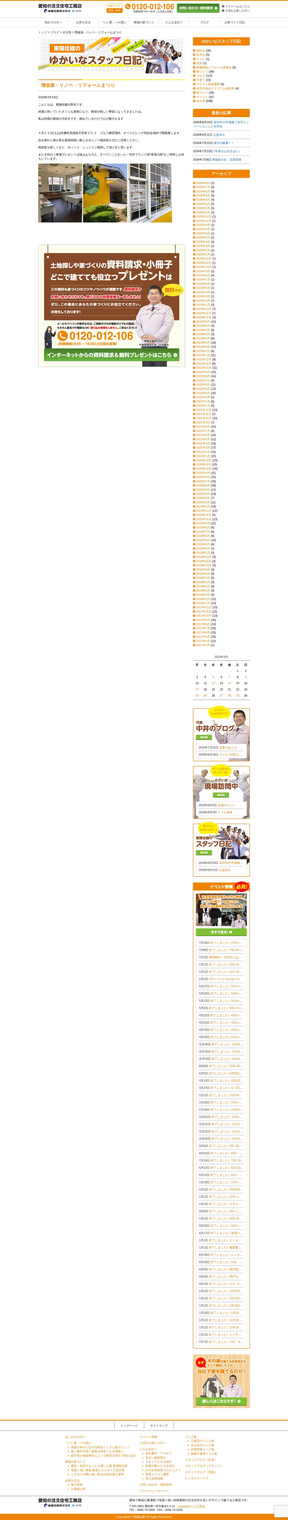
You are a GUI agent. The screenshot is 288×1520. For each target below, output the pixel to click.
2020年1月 (203, 506)
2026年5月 (203, 195)
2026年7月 (203, 187)
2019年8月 (203, 527)
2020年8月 (203, 477)
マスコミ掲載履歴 (208, 84)
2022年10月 (204, 367)
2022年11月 (203, 363)
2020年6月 (203, 485)
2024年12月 (204, 258)
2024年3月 (203, 296)
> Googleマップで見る (191, 1506)
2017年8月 (203, 624)
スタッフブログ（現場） (201, 1472)
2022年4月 (203, 393)
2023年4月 (203, 342)
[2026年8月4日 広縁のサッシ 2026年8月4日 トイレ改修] (221, 791)
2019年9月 (203, 523)
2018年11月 (203, 561)
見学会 (200, 54)
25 (205, 695)
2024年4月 (203, 292)
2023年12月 (204, 309)
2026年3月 (203, 204)
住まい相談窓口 (155, 1457)
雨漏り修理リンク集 (204, 1453)
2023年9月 (203, 321)
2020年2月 (203, 502)
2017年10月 (204, 615)
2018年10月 (204, 565)
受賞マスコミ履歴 (157, 1474)
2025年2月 (203, 250)
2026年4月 (203, 199)
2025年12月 (204, 216)
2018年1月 (203, 603)
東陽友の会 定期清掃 (226, 159)
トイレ (200, 59)
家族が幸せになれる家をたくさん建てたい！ (100, 1447)
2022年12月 (204, 359)
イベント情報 (148, 1436)
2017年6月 (203, 632)
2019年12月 (204, 510)
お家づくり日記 (234, 22)
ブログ (204, 22)
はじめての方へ (75, 1436)
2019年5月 (203, 540)
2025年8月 (203, 229)
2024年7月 (203, 279)
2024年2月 (203, 300)
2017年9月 (203, 620)
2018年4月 (203, 590)
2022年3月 (203, 397)
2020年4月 (203, 493)
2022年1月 (203, 405)
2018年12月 (204, 556)
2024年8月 (203, 275)
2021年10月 (204, 418)
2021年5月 (203, 439)
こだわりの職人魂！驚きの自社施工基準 (97, 1474)
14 (229, 683)
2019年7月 (203, 531)
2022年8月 (203, 376)
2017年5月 (203, 636)
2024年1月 (203, 304)
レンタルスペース (196, 1478)
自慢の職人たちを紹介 (160, 1465)
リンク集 (191, 1436)
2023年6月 (203, 334)
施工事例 (77, 1484)
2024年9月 (203, 271)
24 (197, 695)
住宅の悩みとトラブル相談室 (215, 88)
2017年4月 (203, 641)
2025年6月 (203, 233)
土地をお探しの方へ (237, 10)
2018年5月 (203, 586)
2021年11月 (203, 414)
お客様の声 (78, 1489)
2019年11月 (203, 514)
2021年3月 (203, 447)
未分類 (200, 101)
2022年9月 (203, 372)
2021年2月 (203, 452)
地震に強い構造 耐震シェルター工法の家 (98, 1470)
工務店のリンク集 (202, 1441)
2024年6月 (203, 283)
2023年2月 (203, 351)
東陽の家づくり (144, 22)
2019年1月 (203, 552)
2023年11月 (203, 313)
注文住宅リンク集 (202, 1445)
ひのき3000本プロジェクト (163, 1470)
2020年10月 (204, 468)
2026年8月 (203, 183)
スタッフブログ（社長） (201, 1459)
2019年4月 (203, 544)
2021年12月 (204, 410)
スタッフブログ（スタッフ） (204, 1465)
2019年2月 (203, 548)
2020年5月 (203, 489)
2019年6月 (203, 535)
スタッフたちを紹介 (158, 1461)
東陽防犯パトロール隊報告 (214, 67)
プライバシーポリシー (154, 1491)
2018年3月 (203, 594)
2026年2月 (203, 208)
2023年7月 (203, 330)
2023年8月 (203, 325)
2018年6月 (203, 582)
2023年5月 (203, 338)
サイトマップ (159, 1425)
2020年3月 (203, 498)
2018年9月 (203, 569)
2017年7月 (203, 628)
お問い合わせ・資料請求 (155, 1484)
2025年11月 (203, 220)
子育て (200, 80)
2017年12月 (204, 607)
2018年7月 (203, 577)
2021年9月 (203, 422)
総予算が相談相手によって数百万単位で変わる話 (103, 1455)
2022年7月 (203, 380)
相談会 (200, 50)
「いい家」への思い (114, 22)
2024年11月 (203, 262)
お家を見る (83, 22)
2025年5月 (203, 237)
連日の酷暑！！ (224, 143)
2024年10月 (204, 267)
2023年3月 (203, 346)
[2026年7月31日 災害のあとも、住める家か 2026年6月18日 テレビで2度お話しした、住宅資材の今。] (221, 733)
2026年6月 (203, 191)
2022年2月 (203, 401)
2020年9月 (203, 472)
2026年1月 (203, 212)
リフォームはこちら (237, 6)
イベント (202, 96)
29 (237, 695)
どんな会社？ (174, 22)
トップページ (129, 1425)
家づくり (202, 71)
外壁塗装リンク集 (202, 1449)
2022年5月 (203, 388)
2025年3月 (203, 246)
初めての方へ (53, 22)
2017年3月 (203, 645)
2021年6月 (203, 435)
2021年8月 (203, 426)
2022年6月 (203, 384)
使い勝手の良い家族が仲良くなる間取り (97, 1451)
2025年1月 (203, 254)
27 (221, 695)
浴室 (199, 63)
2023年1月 (203, 355)
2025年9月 (203, 225)
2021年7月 (203, 431)
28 (229, 695)
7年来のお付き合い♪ (227, 151)
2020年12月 (204, 460)
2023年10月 (204, 317)
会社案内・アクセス (158, 1453)
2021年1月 (203, 456)
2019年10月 (204, 519)
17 (197, 689)
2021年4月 (203, 443)
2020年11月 (203, 464)
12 (213, 683)
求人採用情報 (154, 1478)
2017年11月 (203, 611)
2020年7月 (203, 481)
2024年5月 (203, 288)
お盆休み (219, 134)
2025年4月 (203, 241)
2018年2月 (203, 599)
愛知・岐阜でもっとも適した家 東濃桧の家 (99, 1465)
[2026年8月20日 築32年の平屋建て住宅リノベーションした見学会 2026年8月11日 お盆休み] (221, 849)
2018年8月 (203, 573)
